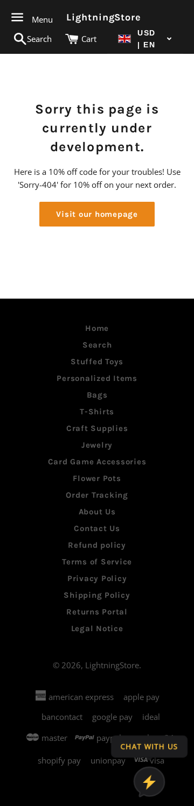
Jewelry (97, 445)
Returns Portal (97, 612)
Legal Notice (97, 628)
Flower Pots (97, 478)
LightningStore (96, 17)
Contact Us (97, 528)
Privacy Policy (97, 578)
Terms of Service (97, 562)
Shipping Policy (97, 595)
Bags (97, 395)
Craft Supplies (97, 428)
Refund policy (97, 545)
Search (97, 345)
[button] (145, 39)
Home (97, 328)
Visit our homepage (97, 214)
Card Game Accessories (97, 461)
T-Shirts (97, 411)
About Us (97, 512)
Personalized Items (97, 378)
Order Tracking (97, 495)
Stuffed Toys (97, 361)
